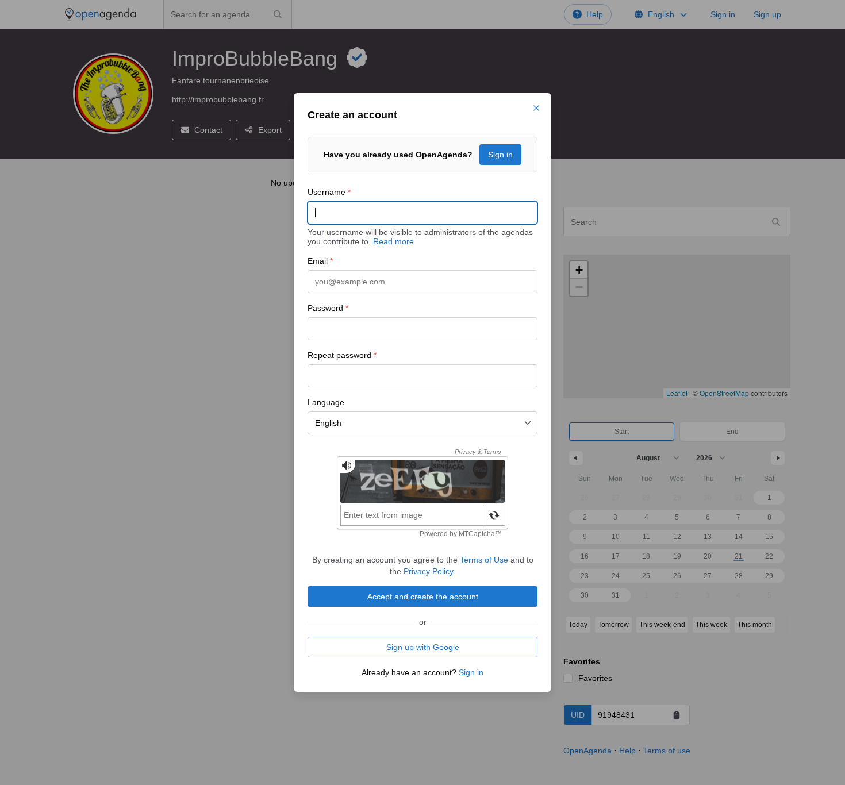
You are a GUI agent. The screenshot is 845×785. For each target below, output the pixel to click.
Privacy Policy (429, 571)
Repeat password (342, 355)
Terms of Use (484, 559)
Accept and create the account (422, 596)
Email (320, 260)
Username (329, 192)
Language (326, 402)
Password (328, 308)
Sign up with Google (422, 647)
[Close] (536, 108)
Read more (393, 241)
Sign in (500, 154)
